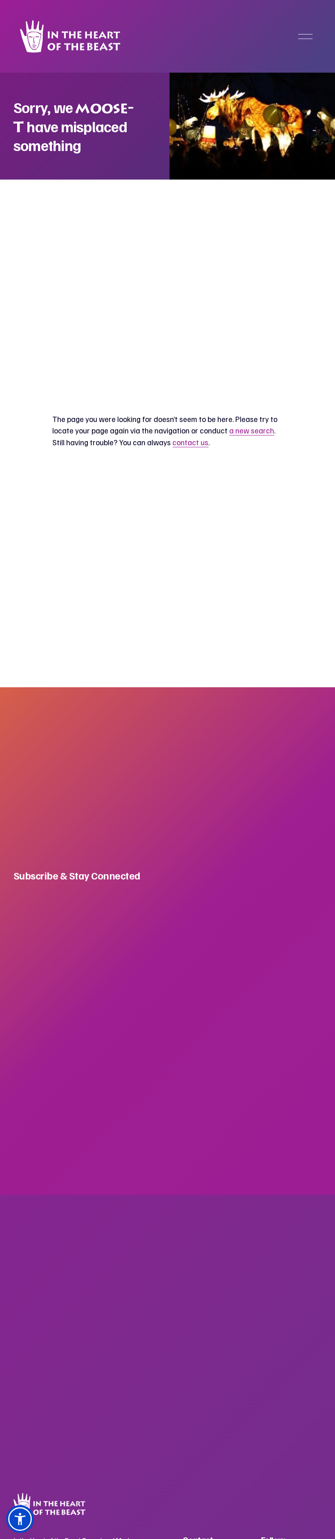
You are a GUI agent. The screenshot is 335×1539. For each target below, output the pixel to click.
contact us (190, 442)
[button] (20, 1519)
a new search (251, 430)
